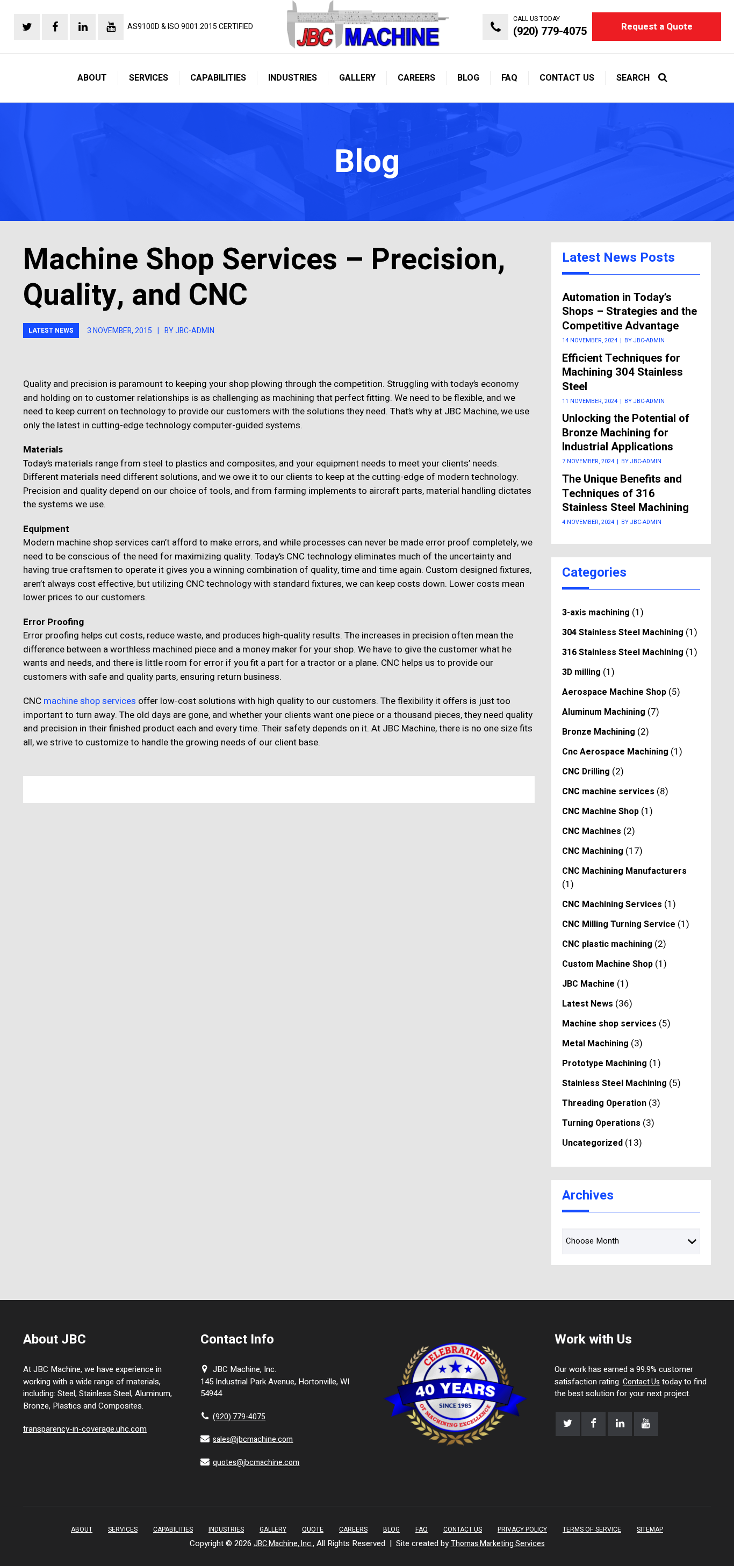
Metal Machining (595, 1043)
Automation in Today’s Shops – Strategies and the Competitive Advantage (629, 312)
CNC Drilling (586, 771)
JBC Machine (588, 984)
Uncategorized (592, 1143)
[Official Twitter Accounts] (27, 27)
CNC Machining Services (612, 904)
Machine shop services (609, 1023)
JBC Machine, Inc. (283, 1543)
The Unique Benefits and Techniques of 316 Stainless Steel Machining (625, 493)
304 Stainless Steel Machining (622, 632)
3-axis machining (596, 612)
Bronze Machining (598, 731)
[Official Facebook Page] (55, 27)
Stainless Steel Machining (614, 1083)
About (81, 1529)
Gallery (273, 1529)
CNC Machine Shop (600, 811)
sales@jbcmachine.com (253, 1439)
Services (123, 1529)
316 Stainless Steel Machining (622, 652)
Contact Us (641, 1382)
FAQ (421, 1529)
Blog (391, 1529)
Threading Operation (604, 1103)
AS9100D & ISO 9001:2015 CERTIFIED (190, 26)
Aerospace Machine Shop (614, 692)
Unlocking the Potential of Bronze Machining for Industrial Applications (625, 433)
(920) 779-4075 (239, 1417)
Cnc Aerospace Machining (615, 751)
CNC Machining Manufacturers (624, 871)
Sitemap (650, 1529)
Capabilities (173, 1529)
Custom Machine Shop (607, 964)
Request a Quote (657, 26)
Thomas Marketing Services (498, 1543)
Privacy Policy (522, 1529)
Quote (312, 1529)
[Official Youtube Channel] (111, 27)
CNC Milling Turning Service (618, 924)
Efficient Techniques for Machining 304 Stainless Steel (622, 372)
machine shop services (90, 701)
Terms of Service (592, 1529)
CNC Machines (591, 831)
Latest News (51, 330)
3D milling (581, 672)
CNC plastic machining (607, 944)
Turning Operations (601, 1123)
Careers (353, 1529)
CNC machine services (608, 791)
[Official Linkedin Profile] (83, 27)
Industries (226, 1529)
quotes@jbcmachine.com (256, 1462)
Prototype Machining (604, 1063)
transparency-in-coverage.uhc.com (85, 1429)
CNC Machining (592, 851)
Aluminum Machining (603, 712)
